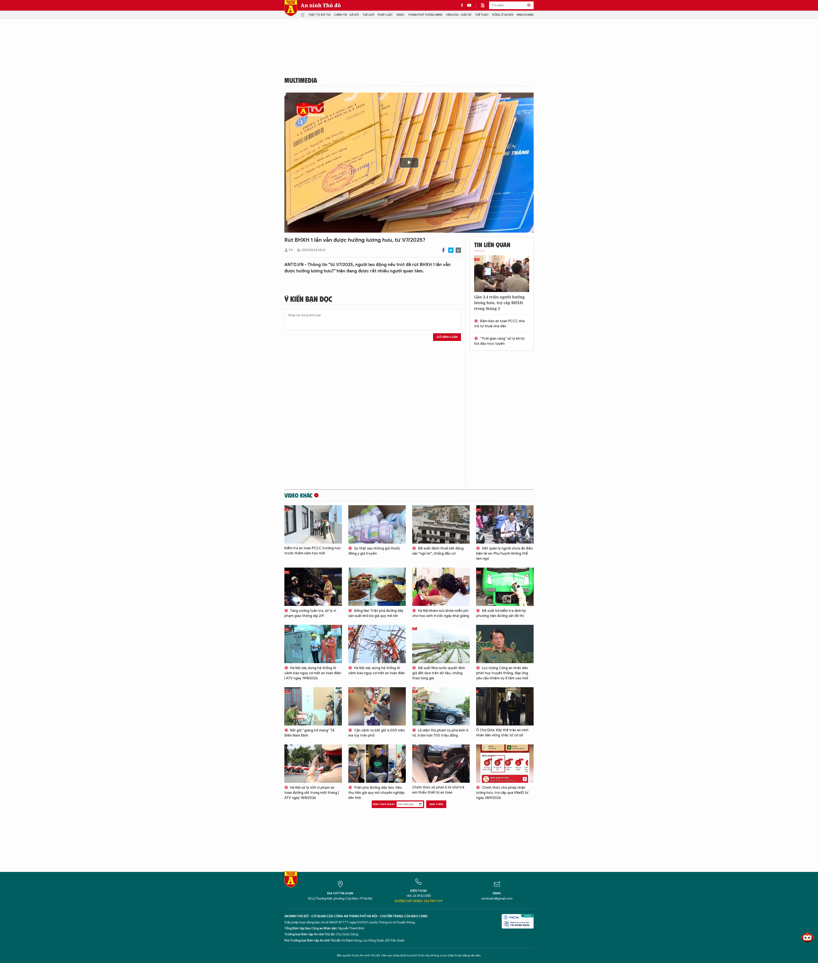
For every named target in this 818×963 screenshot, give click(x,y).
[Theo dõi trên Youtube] (469, 5)
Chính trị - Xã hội (346, 15)
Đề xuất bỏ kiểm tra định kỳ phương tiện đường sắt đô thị (501, 613)
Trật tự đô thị (319, 15)
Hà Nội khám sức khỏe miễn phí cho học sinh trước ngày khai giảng (440, 613)
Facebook (443, 250)
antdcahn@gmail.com (497, 898)
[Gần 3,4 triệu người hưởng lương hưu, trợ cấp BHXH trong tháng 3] (501, 273)
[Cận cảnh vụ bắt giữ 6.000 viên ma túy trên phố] (377, 706)
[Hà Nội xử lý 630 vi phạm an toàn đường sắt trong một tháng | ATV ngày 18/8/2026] (313, 763)
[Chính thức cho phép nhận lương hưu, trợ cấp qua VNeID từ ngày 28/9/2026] (505, 763)
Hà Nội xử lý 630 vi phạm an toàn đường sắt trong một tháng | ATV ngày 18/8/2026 (311, 793)
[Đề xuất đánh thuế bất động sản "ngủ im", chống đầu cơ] (441, 524)
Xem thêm (436, 804)
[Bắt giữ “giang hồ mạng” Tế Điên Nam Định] (313, 706)
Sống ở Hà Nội (502, 15)
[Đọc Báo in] (485, 5)
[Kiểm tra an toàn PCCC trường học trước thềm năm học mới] (313, 524)
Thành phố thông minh (425, 15)
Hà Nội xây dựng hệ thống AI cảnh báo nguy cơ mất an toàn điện (376, 670)
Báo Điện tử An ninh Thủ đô (290, 8)
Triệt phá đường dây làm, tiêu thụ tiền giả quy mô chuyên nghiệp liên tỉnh (376, 793)
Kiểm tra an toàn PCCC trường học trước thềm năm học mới (312, 550)
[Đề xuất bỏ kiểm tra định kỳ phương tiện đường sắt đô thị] (505, 587)
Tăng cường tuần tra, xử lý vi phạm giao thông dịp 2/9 (310, 613)
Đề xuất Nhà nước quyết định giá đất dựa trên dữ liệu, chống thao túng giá (438, 673)
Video (400, 15)
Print (458, 250)
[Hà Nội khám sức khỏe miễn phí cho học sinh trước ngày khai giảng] (441, 587)
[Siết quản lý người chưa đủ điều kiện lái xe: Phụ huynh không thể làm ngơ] (505, 524)
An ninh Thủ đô (321, 5)
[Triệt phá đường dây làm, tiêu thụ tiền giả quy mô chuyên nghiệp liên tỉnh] (377, 763)
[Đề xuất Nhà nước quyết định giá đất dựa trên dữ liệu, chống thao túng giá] (441, 644)
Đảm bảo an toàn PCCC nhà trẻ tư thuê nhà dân (499, 323)
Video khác (298, 495)
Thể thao (482, 15)
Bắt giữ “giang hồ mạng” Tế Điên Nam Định (309, 733)
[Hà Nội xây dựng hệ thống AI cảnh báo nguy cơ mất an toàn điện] (377, 644)
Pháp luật (385, 15)
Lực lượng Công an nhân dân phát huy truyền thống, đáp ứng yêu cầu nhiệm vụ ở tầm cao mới (502, 673)
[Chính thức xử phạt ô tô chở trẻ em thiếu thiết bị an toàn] (441, 763)
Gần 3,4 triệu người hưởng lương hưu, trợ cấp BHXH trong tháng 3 (499, 302)
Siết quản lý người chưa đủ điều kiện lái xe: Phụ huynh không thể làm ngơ (504, 553)
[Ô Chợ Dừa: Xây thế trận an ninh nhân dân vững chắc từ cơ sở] (505, 706)
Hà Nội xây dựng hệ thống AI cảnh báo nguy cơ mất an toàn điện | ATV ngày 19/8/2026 (312, 673)
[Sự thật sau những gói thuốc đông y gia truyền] (377, 524)
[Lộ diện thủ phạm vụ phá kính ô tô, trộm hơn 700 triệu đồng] (441, 706)
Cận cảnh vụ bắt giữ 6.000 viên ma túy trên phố (376, 733)
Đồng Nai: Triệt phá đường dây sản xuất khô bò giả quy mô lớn (375, 613)
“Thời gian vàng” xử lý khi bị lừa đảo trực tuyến (499, 341)
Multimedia (300, 80)
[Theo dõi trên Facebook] (463, 5)
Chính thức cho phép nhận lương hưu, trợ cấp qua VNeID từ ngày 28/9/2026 (502, 793)
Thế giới (368, 15)
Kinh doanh (525, 15)
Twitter (451, 250)
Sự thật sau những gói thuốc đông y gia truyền (374, 551)
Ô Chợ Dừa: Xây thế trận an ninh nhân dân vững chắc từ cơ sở (502, 732)
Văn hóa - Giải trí (458, 15)
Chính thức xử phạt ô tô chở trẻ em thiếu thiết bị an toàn (438, 790)
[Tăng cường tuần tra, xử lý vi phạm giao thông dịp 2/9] (313, 587)
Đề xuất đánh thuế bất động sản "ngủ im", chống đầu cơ (438, 551)
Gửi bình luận (447, 337)
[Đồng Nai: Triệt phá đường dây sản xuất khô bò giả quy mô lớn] (377, 587)
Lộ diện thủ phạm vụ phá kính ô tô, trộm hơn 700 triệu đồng (440, 733)
